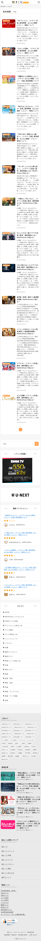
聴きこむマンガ (7, 860)
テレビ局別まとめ (11, 634)
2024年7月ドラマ (7, 727)
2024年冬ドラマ (32, 727)
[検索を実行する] (37, 444)
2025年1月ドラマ (7, 733)
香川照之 (34, 756)
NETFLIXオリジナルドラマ (14, 617)
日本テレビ (5, 749)
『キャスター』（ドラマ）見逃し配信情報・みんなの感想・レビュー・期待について (20, 586)
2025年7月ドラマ (32, 733)
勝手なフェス (6, 877)
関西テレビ (5, 905)
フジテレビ (22, 740)
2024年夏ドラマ (6, 730)
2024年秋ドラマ (30, 730)
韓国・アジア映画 (11, 696)
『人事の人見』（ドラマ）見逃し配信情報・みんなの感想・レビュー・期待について (20, 534)
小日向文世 (5, 746)
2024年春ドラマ (18, 730)
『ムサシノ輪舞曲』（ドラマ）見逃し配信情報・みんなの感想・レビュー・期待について (20, 551)
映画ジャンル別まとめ (13, 661)
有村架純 (12, 749)
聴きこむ (5, 847)
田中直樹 (27, 753)
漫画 (6, 674)
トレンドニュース (11, 639)
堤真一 (17, 743)
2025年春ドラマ (30, 737)
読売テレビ (5, 907)
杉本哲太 (20, 749)
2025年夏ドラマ (18, 737)
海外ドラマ (9, 669)
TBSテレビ (5, 895)
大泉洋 (23, 743)
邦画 (6, 687)
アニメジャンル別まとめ (13, 625)
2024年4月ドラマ (30, 724)
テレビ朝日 (5, 740)
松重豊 (35, 749)
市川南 (33, 746)
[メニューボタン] (39, 2)
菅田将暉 (10, 756)
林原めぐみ (5, 753)
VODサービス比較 (11, 621)
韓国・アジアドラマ (12, 691)
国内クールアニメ (11, 652)
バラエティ (9, 643)
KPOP (7, 612)
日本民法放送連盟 (7, 912)
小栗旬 (12, 746)
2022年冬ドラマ (6, 724)
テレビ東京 (13, 740)
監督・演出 (9, 678)
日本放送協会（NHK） (9, 891)
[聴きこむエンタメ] (20, 2)
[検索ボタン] (2, 2)
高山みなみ (5, 759)
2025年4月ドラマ (19, 733)
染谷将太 (12, 753)
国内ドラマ (9, 656)
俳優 (6, 647)
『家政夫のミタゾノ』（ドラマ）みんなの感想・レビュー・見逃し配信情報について (20, 516)
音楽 (6, 700)
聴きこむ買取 (6, 869)
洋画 (6, 665)
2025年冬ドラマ (6, 737)
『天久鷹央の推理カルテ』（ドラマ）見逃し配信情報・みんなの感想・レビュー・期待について (20, 568)
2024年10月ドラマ (19, 727)
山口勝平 (19, 746)
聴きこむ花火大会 (8, 873)
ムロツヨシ (31, 740)
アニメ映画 (9, 630)
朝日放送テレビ (6, 910)
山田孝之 (26, 746)
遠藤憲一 (17, 756)
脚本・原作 (9, 683)
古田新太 (10, 743)
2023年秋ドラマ (18, 724)
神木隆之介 (36, 753)
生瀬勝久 (20, 753)
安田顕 (29, 743)
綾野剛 (3, 756)
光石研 (3, 743)
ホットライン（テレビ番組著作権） (13, 914)
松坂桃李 (27, 749)
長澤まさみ (26, 756)
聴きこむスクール (8, 851)
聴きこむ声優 (6, 855)
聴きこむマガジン (8, 864)
